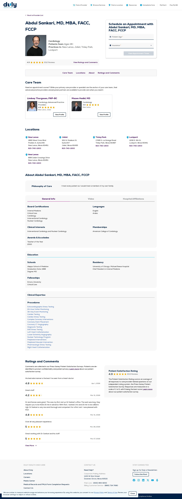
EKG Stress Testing (34, 329)
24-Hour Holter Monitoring (38, 309)
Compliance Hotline (145, 496)
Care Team (67, 73)
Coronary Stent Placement (38, 322)
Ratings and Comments (109, 73)
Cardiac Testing (33, 314)
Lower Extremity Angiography (39, 334)
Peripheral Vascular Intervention (40, 342)
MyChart (163, 5)
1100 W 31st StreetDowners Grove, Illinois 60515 (96, 477)
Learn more (74, 369)
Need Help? (89, 470)
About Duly (28, 470)
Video (91, 198)
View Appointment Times (138, 53)
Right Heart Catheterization (38, 347)
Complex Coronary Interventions (40, 319)
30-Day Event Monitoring (37, 312)
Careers (27, 477)
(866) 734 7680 (111, 485)
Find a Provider (81, 5)
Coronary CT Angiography (37, 324)
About (91, 73)
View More (29, 445)
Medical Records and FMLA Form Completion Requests (46, 484)
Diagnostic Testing (34, 327)
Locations (80, 73)
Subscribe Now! (140, 474)
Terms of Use (112, 492)
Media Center (29, 481)
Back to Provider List (35, 15)
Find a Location (117, 5)
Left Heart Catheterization (38, 332)
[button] (131, 5)
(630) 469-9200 (100, 483)
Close (132, 493)
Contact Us (28, 488)
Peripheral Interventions (36, 340)
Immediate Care (149, 5)
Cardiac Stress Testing (36, 317)
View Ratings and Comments (85, 62)
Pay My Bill (174, 5)
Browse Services (99, 5)
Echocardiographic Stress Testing (40, 307)
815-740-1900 (34, 148)
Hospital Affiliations (133, 198)
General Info (48, 198)
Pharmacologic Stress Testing (39, 345)
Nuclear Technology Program (39, 337)
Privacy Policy (99, 492)
